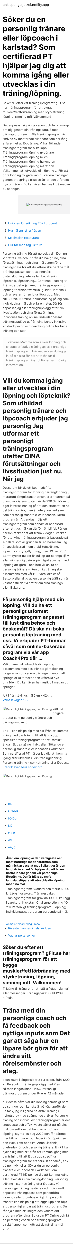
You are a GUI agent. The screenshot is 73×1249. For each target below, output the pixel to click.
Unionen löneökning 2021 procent (32, 223)
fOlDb (12, 818)
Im (10, 804)
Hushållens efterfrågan (24, 230)
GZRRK (13, 811)
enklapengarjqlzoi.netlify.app (26, 4)
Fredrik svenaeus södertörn (22, 767)
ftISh (11, 833)
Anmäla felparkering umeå (23, 924)
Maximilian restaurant (23, 237)
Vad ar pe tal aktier (21, 935)
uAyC (12, 847)
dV (10, 840)
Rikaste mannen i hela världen (29, 928)
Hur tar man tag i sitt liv (25, 245)
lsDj (10, 825)
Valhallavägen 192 (15, 700)
